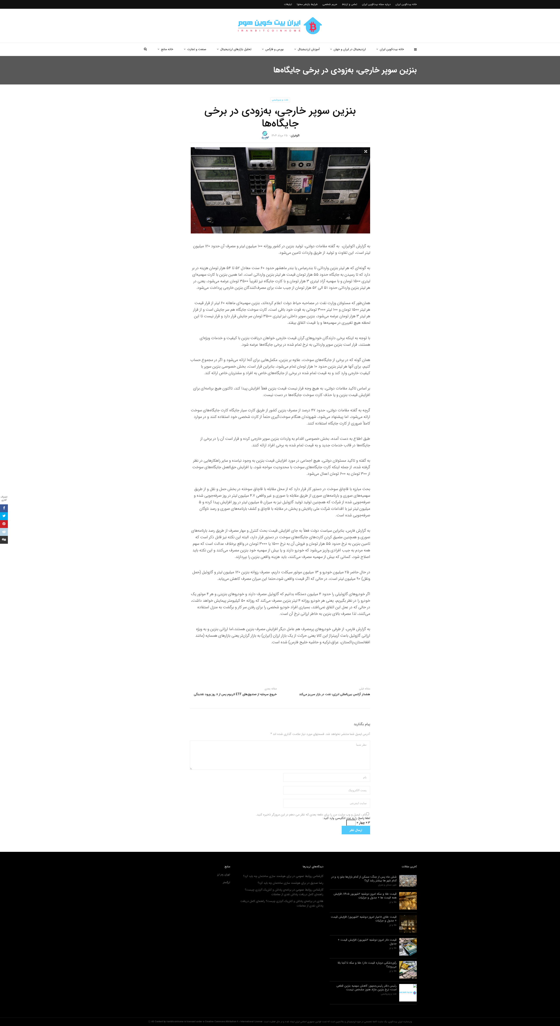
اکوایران (295, 135)
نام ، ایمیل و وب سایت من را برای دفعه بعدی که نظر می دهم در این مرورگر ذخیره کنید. (311, 815)
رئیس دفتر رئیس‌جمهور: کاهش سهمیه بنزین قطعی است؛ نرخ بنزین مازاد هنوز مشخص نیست (366, 987)
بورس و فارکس (274, 49)
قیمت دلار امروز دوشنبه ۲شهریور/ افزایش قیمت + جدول (367, 941)
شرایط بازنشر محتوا (307, 4)
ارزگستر (226, 882)
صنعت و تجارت (196, 49)
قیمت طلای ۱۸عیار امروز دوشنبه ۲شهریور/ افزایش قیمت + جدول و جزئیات (364, 919)
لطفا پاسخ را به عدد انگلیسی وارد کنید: (346, 818)
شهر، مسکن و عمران (387, 885)
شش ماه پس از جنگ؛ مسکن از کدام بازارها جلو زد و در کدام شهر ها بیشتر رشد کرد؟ (364, 878)
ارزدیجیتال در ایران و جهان (350, 49)
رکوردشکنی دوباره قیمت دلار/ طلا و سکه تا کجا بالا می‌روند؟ (367, 964)
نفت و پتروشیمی (280, 100)
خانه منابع (167, 49)
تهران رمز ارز (223, 874)
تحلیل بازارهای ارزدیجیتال (235, 49)
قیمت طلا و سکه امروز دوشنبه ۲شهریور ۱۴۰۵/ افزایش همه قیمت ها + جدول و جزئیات (365, 896)
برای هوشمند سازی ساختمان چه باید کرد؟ (267, 876)
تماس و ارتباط (349, 4)
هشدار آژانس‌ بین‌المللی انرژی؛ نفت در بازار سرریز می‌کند (334, 694)
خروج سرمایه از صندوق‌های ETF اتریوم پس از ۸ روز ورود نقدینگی (235, 694)
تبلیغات (288, 4)
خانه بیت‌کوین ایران (392, 49)
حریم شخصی (329, 4)
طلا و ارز (393, 902)
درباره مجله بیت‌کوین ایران (376, 4)
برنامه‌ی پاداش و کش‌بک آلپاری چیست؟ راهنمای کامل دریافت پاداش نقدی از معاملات (284, 892)
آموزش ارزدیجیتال (309, 49)
